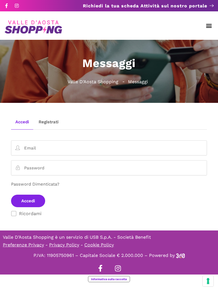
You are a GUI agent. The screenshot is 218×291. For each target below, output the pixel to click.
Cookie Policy (99, 245)
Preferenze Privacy (23, 245)
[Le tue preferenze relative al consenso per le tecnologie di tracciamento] (208, 281)
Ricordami (30, 213)
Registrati (48, 122)
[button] (209, 25)
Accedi (22, 122)
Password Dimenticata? (35, 184)
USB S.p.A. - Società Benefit (120, 237)
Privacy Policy (64, 245)
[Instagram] (16, 5)
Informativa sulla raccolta (109, 279)
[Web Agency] (180, 255)
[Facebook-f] (6, 5)
